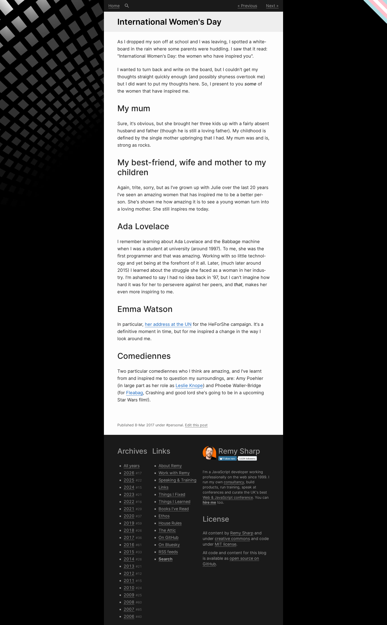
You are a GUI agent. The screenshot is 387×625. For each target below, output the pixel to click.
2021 (129, 508)
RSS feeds (168, 551)
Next (270, 5)
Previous (249, 5)
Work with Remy (174, 472)
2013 (129, 566)
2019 (129, 523)
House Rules (170, 523)
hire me (209, 502)
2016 (129, 544)
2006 (129, 616)
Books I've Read (174, 508)
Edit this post (196, 425)
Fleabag (134, 392)
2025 (129, 480)
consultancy (234, 482)
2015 (129, 551)
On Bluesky (169, 544)
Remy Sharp (241, 533)
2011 (129, 580)
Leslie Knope (189, 385)
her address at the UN (168, 324)
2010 (129, 587)
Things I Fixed (172, 494)
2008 (129, 602)
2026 (129, 472)
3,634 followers (247, 458)
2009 (129, 594)
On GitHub (168, 537)
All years (132, 465)
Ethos (164, 516)
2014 (129, 559)
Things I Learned (174, 501)
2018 (129, 530)
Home (114, 5)
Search (127, 5)
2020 (129, 516)
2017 (129, 537)
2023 (129, 494)
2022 (129, 501)
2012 (129, 573)
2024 (129, 487)
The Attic (167, 530)
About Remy (170, 465)
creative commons (232, 538)
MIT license (225, 544)
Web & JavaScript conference (228, 497)
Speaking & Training (177, 480)
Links (163, 487)
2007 (129, 609)
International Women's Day (169, 22)
